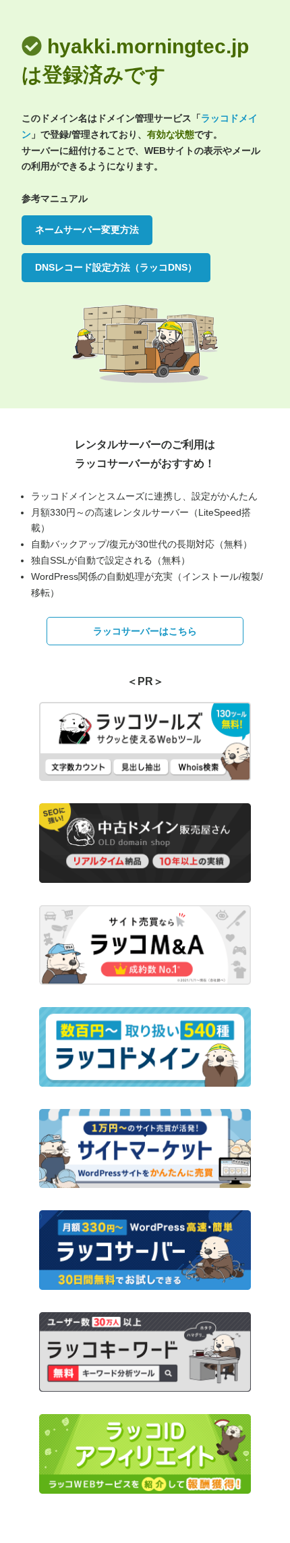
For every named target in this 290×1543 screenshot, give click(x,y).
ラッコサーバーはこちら (145, 631)
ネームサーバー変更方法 (87, 229)
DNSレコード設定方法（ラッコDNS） (116, 267)
